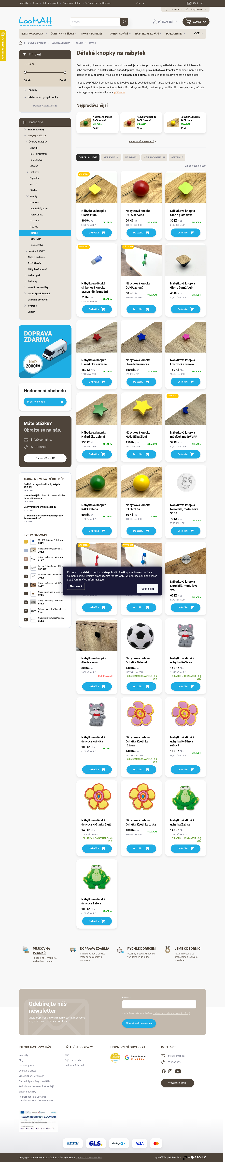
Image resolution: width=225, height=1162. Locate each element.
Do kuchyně (34, 275)
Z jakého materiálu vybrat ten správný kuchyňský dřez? (43, 516)
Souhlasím (147, 588)
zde (101, 579)
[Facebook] (163, 1070)
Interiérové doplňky (38, 287)
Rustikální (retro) (38, 154)
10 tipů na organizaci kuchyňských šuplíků (42, 485)
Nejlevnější (111, 157)
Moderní (34, 147)
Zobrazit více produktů (141, 142)
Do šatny (32, 281)
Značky (31, 311)
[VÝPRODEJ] (96, 189)
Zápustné (34, 178)
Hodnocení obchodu (75, 1065)
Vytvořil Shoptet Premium (168, 1157)
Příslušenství (36, 245)
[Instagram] (170, 1070)
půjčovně (119, 92)
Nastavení (76, 586)
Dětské (33, 190)
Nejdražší (131, 157)
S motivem (35, 239)
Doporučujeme (88, 157)
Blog (35, 3)
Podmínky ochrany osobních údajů (36, 1086)
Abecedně (177, 157)
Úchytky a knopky (38, 141)
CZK (195, 3)
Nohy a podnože (36, 257)
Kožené (33, 184)
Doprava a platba (72, 3)
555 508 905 (39, 447)
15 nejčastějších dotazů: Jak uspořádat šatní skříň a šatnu (44, 496)
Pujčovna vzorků (73, 1060)
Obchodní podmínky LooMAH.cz (35, 1081)
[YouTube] (178, 1070)
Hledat (124, 21)
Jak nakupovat (50, 3)
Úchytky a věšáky (37, 135)
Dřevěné (34, 166)
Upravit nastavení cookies (89, 1157)
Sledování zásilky (27, 1091)
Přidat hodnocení (36, 401)
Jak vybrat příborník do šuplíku (40, 507)
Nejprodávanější (154, 157)
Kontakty (23, 3)
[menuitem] (33, 34)
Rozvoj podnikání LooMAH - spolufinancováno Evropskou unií (36, 1098)
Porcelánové (36, 160)
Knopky (33, 196)
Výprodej (32, 305)
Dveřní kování (35, 263)
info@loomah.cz (41, 439)
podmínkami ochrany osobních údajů (171, 1013)
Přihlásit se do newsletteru (139, 1023)
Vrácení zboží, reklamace (98, 3)
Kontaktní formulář (45, 458)
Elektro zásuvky (36, 129)
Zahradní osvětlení (38, 299)
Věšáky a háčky (37, 251)
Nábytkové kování (37, 269)
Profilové (34, 172)
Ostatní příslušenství (39, 293)
